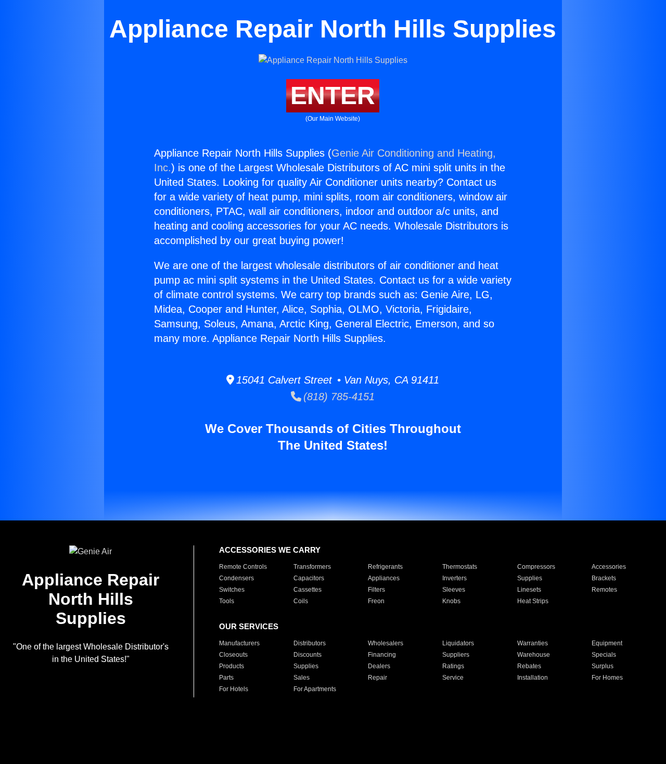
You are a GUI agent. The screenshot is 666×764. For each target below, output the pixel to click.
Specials (604, 654)
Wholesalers (385, 643)
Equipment (607, 643)
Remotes (604, 589)
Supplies (529, 578)
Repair (377, 677)
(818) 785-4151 (338, 396)
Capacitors (308, 578)
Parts (226, 677)
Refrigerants (385, 566)
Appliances (384, 578)
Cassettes (307, 589)
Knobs (451, 601)
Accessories (609, 566)
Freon (376, 601)
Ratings (453, 666)
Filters (376, 589)
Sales (301, 677)
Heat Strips (532, 601)
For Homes (607, 677)
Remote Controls (243, 566)
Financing (382, 654)
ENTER (332, 95)
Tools (226, 601)
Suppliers (455, 654)
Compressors (536, 566)
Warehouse (533, 654)
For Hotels (233, 689)
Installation (532, 677)
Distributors (309, 643)
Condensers (236, 578)
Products (231, 666)
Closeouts (233, 654)
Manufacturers (239, 643)
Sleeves (453, 589)
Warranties (532, 643)
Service (453, 677)
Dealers (379, 666)
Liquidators (458, 643)
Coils (300, 601)
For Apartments (314, 689)
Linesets (529, 589)
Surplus (602, 666)
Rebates (529, 666)
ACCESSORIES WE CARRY (270, 549)
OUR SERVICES (248, 626)
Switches (232, 589)
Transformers (312, 566)
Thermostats (459, 566)
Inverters (454, 578)
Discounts (307, 654)
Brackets (604, 578)
